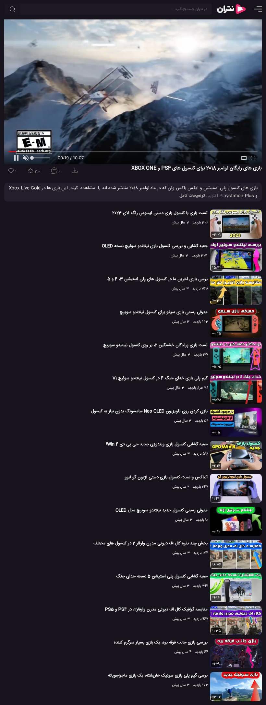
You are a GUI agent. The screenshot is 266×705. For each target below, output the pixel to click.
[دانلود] (75, 172)
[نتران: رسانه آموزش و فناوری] (231, 9)
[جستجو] (12, 9)
